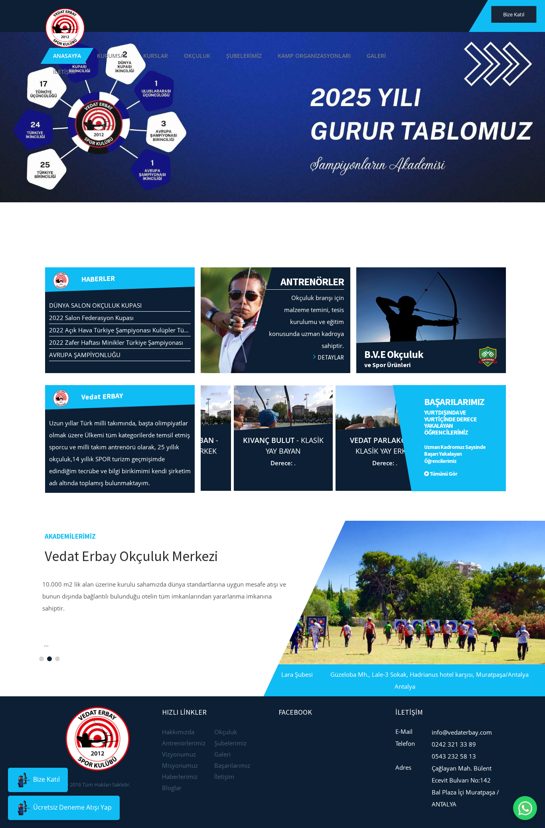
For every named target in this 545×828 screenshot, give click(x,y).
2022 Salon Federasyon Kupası (91, 318)
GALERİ (443, 16)
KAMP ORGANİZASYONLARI (381, 16)
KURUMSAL (179, 16)
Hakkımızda (178, 732)
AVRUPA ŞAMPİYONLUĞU (84, 355)
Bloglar (172, 788)
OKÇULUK (264, 16)
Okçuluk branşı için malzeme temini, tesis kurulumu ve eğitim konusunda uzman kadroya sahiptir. (306, 312)
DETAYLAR (331, 357)
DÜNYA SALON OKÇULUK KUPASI (95, 305)
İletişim (224, 777)
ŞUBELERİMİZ (311, 16)
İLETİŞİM (480, 16)
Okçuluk (225, 732)
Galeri (222, 754)
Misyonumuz (180, 765)
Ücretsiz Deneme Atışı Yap (72, 807)
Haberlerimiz (179, 777)
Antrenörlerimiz (183, 743)
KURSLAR (223, 16)
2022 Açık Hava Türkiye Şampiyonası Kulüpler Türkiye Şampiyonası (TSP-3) (152, 330)
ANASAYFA (134, 16)
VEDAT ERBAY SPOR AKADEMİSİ (289, 224)
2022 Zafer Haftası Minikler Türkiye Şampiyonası (116, 342)
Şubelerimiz (230, 743)
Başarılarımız (232, 765)
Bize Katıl (46, 779)
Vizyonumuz (179, 754)
